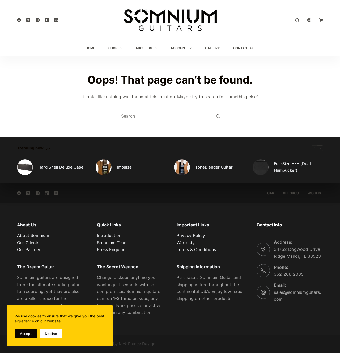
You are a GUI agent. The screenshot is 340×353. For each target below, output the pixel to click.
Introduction (109, 235)
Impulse (124, 167)
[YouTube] (47, 20)
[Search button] (218, 116)
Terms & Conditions (196, 249)
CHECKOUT (292, 193)
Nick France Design (137, 343)
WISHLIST (315, 193)
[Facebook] (19, 20)
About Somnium (33, 235)
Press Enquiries (112, 249)
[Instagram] (38, 20)
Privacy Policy (191, 235)
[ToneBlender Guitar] (182, 167)
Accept (26, 334)
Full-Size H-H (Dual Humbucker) (292, 167)
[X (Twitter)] (28, 20)
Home (90, 48)
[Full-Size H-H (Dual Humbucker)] (261, 167)
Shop (112, 48)
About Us (143, 48)
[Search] (297, 20)
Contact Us (243, 48)
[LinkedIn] (56, 20)
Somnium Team (112, 242)
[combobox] (165, 116)
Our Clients (28, 242)
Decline (51, 334)
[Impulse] (104, 167)
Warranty (186, 242)
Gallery (212, 48)
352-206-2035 (289, 274)
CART (271, 193)
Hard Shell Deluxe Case (60, 167)
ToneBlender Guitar (214, 167)
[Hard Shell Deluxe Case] (25, 167)
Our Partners (29, 249)
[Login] (309, 20)
